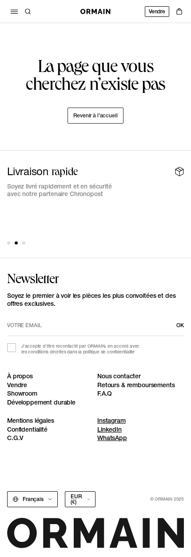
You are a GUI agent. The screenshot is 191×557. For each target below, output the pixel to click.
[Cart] (179, 11)
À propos (20, 376)
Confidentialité (27, 429)
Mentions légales (30, 421)
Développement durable (41, 402)
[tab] (8, 242)
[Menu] (14, 11)
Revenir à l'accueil (95, 115)
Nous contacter (119, 376)
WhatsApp (112, 438)
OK (180, 325)
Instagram (111, 421)
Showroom (22, 393)
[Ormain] (95, 11)
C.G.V (15, 438)
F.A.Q (104, 393)
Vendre (157, 11)
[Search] (28, 11)
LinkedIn (109, 429)
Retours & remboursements (136, 385)
